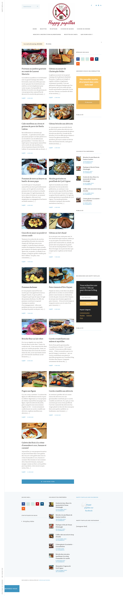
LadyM (23, 98)
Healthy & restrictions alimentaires (47, 34)
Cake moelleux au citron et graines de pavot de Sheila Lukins (33, 126)
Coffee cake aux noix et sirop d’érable (92, 190)
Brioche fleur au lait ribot (32, 339)
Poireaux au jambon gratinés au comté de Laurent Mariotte (34, 72)
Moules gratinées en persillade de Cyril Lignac (60, 180)
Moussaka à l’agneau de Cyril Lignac (63, 567)
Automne (89, 315)
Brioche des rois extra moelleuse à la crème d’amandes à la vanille (63, 556)
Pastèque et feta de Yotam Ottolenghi (91, 168)
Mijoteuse (53, 29)
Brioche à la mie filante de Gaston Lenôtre (91, 158)
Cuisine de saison (67, 29)
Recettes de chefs (71, 34)
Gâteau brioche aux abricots (61, 123)
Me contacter (2, 572)
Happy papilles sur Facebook (87, 497)
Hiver (81, 318)
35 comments (87, 163)
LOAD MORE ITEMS (49, 481)
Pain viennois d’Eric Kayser (60, 287)
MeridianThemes (44, 580)
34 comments (87, 194)
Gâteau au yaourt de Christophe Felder (57, 70)
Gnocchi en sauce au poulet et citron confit (34, 234)
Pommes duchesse (29, 287)
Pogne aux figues (29, 391)
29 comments (60, 562)
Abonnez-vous (10, 588)
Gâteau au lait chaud (57, 233)
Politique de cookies (2, 587)
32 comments (87, 204)
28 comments (60, 571)
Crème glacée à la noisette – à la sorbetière (92, 200)
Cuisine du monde (83, 29)
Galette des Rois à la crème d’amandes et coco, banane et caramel (34, 445)
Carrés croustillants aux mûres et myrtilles (59, 340)
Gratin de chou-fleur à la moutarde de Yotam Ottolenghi (91, 179)
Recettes (43, 29)
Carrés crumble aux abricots (61, 391)
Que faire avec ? (87, 34)
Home (35, 29)
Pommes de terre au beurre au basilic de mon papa (34, 180)
